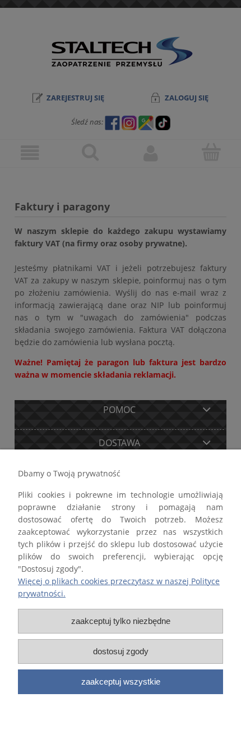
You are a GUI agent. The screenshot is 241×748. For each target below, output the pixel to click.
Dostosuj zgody (121, 651)
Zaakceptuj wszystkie (120, 681)
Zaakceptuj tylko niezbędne (120, 621)
